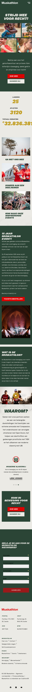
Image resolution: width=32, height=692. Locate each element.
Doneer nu (15, 81)
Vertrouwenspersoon (9, 647)
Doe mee (14, 509)
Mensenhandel (15, 660)
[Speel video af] (16, 395)
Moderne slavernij (7, 663)
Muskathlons (6, 653)
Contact (12, 641)
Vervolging (5, 660)
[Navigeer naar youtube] (21, 687)
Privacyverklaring (18, 676)
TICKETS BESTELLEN (13, 299)
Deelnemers (22, 653)
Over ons (5, 641)
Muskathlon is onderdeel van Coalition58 (15, 678)
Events (14, 653)
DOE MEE (14, 76)
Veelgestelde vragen (9, 644)
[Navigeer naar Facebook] (10, 687)
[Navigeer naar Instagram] (16, 687)
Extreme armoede (21, 663)
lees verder (16, 478)
